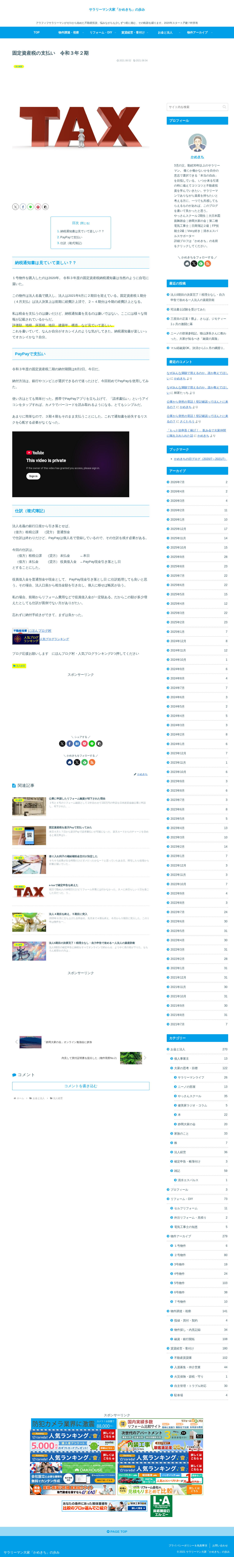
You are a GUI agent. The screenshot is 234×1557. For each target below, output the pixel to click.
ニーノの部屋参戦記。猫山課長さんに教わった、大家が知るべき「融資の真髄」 (198, 336)
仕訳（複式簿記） (72, 243)
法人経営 (20, 666)
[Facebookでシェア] (23, 207)
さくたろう (187, 421)
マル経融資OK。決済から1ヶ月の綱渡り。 (198, 348)
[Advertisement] (80, 703)
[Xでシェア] (15, 207)
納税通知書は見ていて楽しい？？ (82, 231)
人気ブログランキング (54, 639)
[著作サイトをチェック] (69, 762)
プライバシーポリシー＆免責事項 (188, 1545)
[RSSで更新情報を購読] (92, 762)
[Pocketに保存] (84, 743)
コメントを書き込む (80, 1086)
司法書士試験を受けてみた (188, 309)
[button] (45, 207)
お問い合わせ (220, 1545)
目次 (75, 223)
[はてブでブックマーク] (77, 743)
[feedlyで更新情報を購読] (84, 762)
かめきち (197, 157)
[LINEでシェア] (30, 207)
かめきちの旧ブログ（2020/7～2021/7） (200, 458)
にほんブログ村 (39, 631)
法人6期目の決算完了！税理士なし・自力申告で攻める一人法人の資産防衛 (198, 297)
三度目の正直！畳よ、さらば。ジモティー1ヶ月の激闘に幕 (198, 321)
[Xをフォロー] (77, 762)
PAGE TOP (118, 1531)
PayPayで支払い (71, 237)
